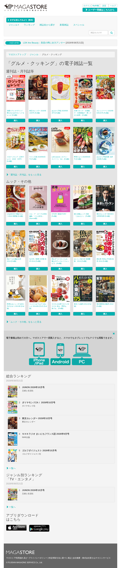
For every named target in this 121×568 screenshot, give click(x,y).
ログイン (87, 6)
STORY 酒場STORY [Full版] (59, 215)
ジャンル (13, 25)
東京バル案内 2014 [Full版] (82, 305)
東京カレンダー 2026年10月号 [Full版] (37, 112)
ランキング (29, 25)
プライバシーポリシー (37, 558)
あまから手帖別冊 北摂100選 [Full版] (105, 158)
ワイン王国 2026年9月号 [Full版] (37, 158)
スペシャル (78, 25)
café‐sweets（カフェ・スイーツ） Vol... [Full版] (60, 158)
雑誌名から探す (47, 25)
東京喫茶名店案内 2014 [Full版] (105, 305)
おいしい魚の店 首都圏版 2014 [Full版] (82, 260)
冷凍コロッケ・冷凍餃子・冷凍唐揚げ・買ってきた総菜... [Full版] (82, 113)
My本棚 (95, 6)
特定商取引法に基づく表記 (60, 558)
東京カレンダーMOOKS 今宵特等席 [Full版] (105, 215)
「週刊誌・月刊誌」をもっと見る (24, 174)
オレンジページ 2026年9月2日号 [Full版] (105, 112)
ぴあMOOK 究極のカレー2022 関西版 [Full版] (15, 215)
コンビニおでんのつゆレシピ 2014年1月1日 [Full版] (38, 306)
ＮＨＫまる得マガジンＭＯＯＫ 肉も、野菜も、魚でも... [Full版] (60, 306)
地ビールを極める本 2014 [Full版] (14, 260)
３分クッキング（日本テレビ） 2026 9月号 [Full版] (15, 159)
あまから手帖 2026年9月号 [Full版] (60, 112)
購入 (16, 120)
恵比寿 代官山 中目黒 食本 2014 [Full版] (105, 260)
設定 (104, 6)
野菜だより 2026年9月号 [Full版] (82, 158)
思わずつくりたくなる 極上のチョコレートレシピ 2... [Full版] (60, 261)
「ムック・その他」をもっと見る (24, 322)
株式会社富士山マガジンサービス (96, 558)
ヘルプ (113, 6)
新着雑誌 (64, 25)
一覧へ (12, 468)
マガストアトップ (17, 54)
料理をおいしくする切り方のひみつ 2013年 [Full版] (15, 306)
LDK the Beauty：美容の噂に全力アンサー (44, 42)
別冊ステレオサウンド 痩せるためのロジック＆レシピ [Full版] (15, 113)
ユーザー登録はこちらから (101, 9)
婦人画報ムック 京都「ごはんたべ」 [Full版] (82, 215)
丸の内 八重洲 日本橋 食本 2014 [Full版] (37, 260)
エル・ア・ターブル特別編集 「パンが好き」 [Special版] (38, 216)
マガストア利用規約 (14, 558)
